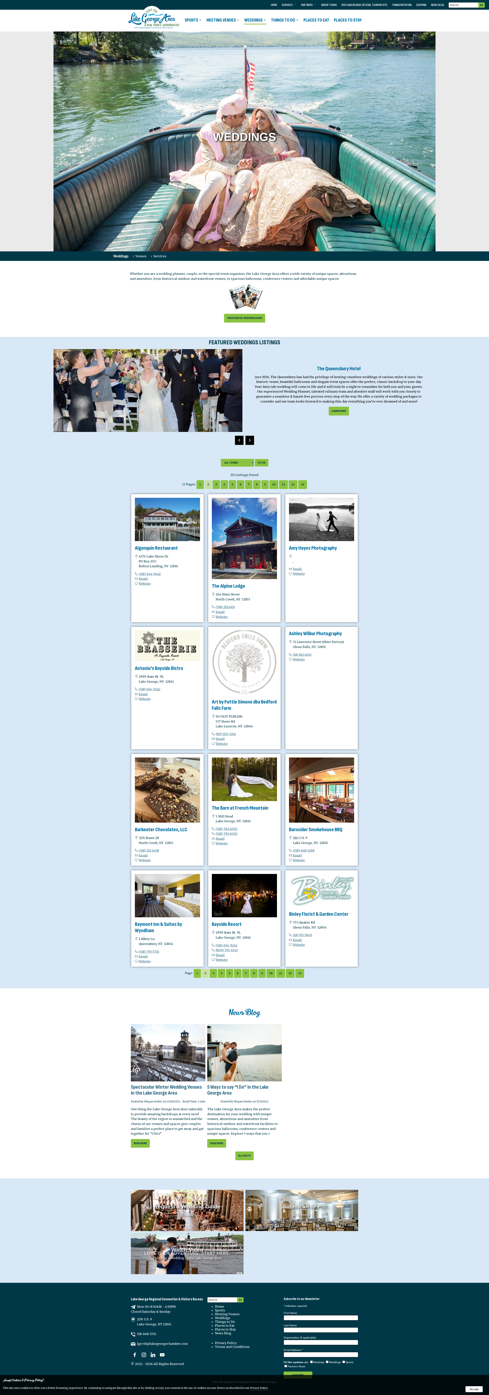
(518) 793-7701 (149, 952)
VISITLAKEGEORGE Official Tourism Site (364, 5)
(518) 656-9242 (149, 689)
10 (273, 484)
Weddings (253, 20)
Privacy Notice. (259, 1388)
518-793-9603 (302, 935)
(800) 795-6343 (227, 950)
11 (283, 484)
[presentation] (239, 440)
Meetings (318, 1362)
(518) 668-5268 (304, 850)
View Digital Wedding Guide (244, 318)
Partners (307, 5)
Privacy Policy (226, 1343)
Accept (474, 1389)
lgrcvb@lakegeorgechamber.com (162, 1344)
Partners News (296, 1366)
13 (302, 484)
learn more (339, 411)
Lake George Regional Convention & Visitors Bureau (167, 1299)
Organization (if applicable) (300, 1337)
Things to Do (283, 20)
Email (143, 579)
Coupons (421, 5)
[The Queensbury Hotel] (147, 390)
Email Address (293, 1349)
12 (293, 484)
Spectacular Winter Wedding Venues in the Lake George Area (166, 1090)
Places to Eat (316, 20)
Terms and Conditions (232, 1347)
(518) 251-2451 (225, 607)
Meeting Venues (221, 20)
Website (145, 584)
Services (287, 5)
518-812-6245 (302, 655)
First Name (290, 1312)
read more (140, 1143)
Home (274, 5)
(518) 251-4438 (149, 850)
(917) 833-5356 (226, 734)
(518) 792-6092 (226, 829)
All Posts (244, 1156)
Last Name (290, 1325)
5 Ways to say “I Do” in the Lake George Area (238, 1090)
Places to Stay (348, 20)
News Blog (437, 5)
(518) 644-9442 (150, 574)
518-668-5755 (146, 1334)
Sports (191, 20)
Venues (141, 256)
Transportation (401, 5)
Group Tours (329, 5)
